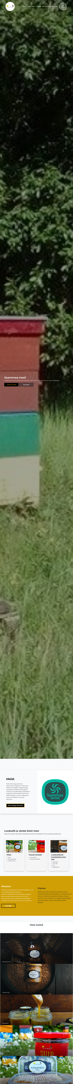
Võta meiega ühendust (15, 805)
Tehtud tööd (46, 6)
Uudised (38, 6)
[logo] (10, 6)
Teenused (31, 6)
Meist (24, 6)
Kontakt (54, 6)
